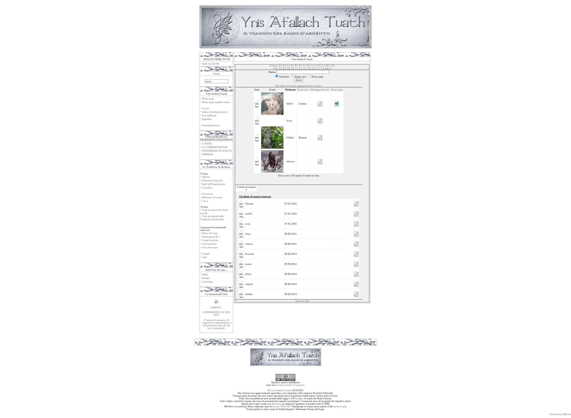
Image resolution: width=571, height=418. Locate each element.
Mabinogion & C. (211, 236)
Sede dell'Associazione (213, 184)
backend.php (340, 406)
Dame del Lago (210, 233)
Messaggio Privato (319, 89)
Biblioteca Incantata (212, 197)
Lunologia (207, 281)
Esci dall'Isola (209, 115)
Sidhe (205, 274)
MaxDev (276, 403)
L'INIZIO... (208, 143)
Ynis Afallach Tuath (280, 390)
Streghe (206, 278)
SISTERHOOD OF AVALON (217, 150)
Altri (327, 68)
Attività (206, 177)
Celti (204, 257)
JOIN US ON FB (210, 64)
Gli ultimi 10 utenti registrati (290, 85)
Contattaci (207, 187)
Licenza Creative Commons (290, 385)
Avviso (205, 108)
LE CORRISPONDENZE (215, 147)
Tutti (273, 65)
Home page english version (216, 102)
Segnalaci (207, 119)
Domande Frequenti (212, 180)
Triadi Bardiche (210, 240)
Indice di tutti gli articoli (214, 112)
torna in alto (302, 300)
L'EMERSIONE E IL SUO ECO (216, 313)
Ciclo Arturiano (210, 247)
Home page (208, 98)
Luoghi (206, 253)
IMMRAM (207, 154)
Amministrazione (211, 125)
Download (207, 193)
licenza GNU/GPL (281, 406)
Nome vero (303, 89)
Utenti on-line (313, 85)
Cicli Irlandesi (209, 243)
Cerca (205, 201)
